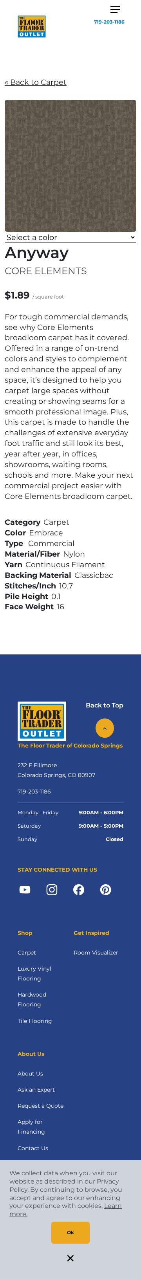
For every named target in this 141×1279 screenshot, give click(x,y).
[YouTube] (25, 889)
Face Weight (29, 606)
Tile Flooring (35, 1020)
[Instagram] (52, 889)
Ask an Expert (36, 1089)
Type (14, 543)
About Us (30, 1073)
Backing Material (38, 575)
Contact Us (33, 1148)
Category (22, 522)
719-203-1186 (109, 22)
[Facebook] (78, 889)
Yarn (13, 564)
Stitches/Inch (30, 585)
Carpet (27, 952)
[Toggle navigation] (115, 9)
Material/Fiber (32, 554)
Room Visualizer (96, 952)
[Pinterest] (105, 889)
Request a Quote (40, 1105)
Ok (70, 1232)
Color (15, 532)
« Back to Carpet (36, 82)
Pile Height (26, 596)
